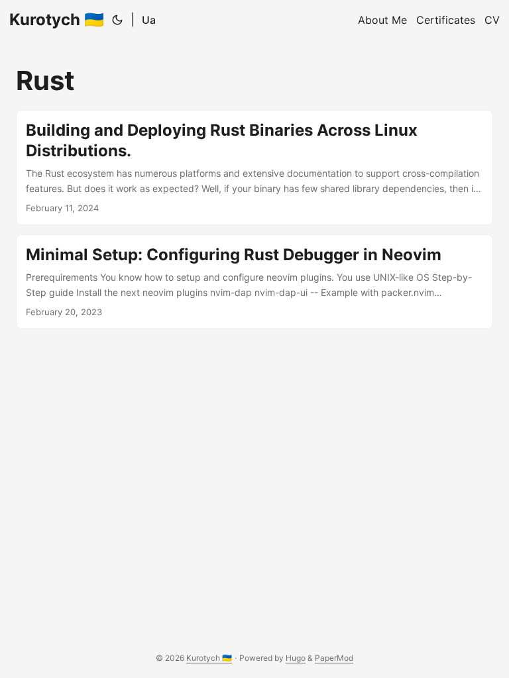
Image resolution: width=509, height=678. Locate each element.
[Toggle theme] (117, 20)
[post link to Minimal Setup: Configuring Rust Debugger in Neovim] (254, 281)
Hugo (296, 658)
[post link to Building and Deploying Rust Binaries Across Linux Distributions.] (254, 167)
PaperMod (334, 658)
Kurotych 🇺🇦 (56, 19)
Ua (149, 19)
